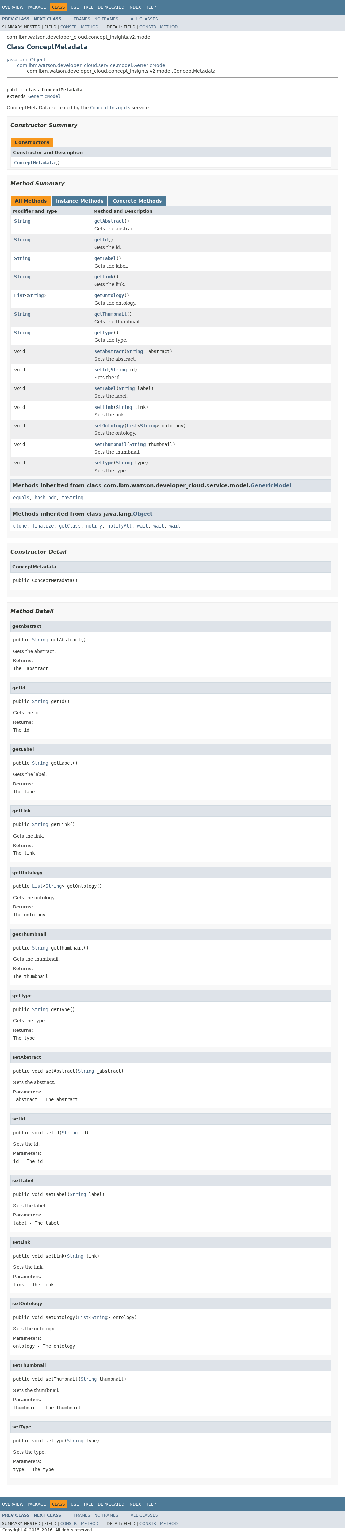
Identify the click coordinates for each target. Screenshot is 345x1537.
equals (21, 497)
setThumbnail (110, 444)
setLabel (105, 388)
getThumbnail (110, 314)
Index (134, 7)
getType (103, 332)
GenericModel (44, 96)
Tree (88, 7)
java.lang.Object (26, 59)
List (19, 295)
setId (101, 369)
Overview (13, 7)
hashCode (45, 497)
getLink (103, 276)
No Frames (106, 19)
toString (72, 497)
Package (37, 7)
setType (103, 462)
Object (143, 514)
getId (101, 239)
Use (75, 7)
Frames (82, 19)
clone (20, 526)
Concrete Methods (137, 201)
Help (150, 7)
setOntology (109, 425)
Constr (68, 27)
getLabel (105, 258)
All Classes (144, 19)
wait (142, 526)
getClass (70, 526)
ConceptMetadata (34, 162)
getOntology (109, 295)
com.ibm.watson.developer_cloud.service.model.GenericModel (92, 65)
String (22, 221)
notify (94, 526)
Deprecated (111, 7)
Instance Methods (79, 201)
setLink (103, 407)
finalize (43, 526)
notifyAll (119, 526)
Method (89, 27)
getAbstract (109, 221)
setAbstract (109, 351)
